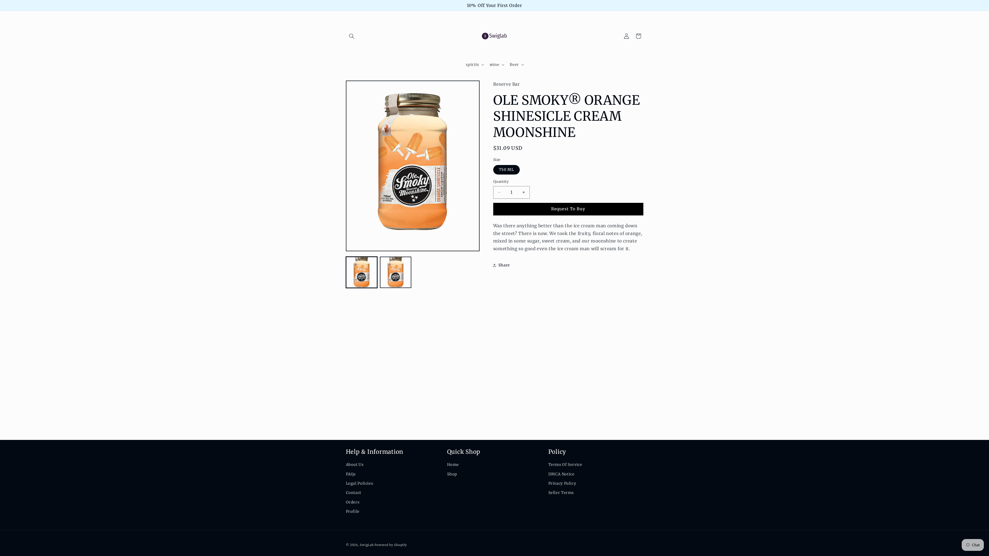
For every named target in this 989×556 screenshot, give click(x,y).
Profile (353, 511)
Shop (452, 474)
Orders (353, 502)
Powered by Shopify (390, 545)
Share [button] (504, 265)
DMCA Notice (561, 474)
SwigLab (366, 545)
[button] (352, 36)
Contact (353, 492)
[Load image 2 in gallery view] (395, 272)
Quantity (501, 181)
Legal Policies (359, 483)
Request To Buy (568, 208)
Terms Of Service (565, 464)
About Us (355, 464)
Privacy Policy (562, 483)
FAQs (351, 474)
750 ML (506, 169)
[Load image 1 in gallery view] (361, 272)
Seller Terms (561, 492)
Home (453, 464)
